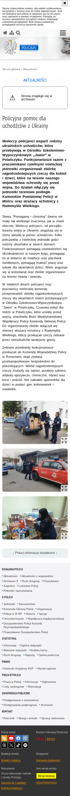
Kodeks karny (39, 650)
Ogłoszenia (49, 681)
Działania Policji (12, 569)
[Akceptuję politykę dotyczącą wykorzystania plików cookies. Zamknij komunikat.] (65, 3)
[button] (63, 33)
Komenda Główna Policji (18, 609)
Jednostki (9, 604)
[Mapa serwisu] (11, 32)
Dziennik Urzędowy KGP (18, 668)
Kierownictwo (27, 604)
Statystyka (9, 639)
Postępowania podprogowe (20, 704)
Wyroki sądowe (46, 668)
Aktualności (30, 69)
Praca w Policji (11, 675)
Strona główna (11, 69)
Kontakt (7, 711)
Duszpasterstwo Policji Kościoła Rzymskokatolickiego (23, 625)
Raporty (30, 655)
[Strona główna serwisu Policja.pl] (5, 32)
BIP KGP (51, 739)
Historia (30, 613)
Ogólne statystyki (30, 645)
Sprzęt (43, 613)
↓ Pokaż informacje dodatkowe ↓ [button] (35, 552)
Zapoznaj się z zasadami (13, 782)
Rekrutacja (34, 686)
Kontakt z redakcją (10, 760)
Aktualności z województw (37, 576)
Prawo (6, 662)
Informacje (10, 645)
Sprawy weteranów (53, 718)
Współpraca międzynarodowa (46, 618)
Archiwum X (11, 581)
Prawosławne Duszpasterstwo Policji (26, 632)
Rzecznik (9, 718)
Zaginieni (9, 585)
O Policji (7, 597)
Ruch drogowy (31, 581)
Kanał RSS (4, 738)
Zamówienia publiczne (16, 693)
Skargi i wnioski (27, 718)
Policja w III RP (13, 613)
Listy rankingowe (14, 686)
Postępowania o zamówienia (21, 700)
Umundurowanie (14, 618)
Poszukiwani (51, 581)
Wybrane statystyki (15, 650)
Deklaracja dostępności (48, 760)
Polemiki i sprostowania (18, 590)
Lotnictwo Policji (28, 585)
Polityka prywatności (12, 788)
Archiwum (47, 704)
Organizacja (44, 609)
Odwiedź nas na (11, 738)
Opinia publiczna (49, 655)
